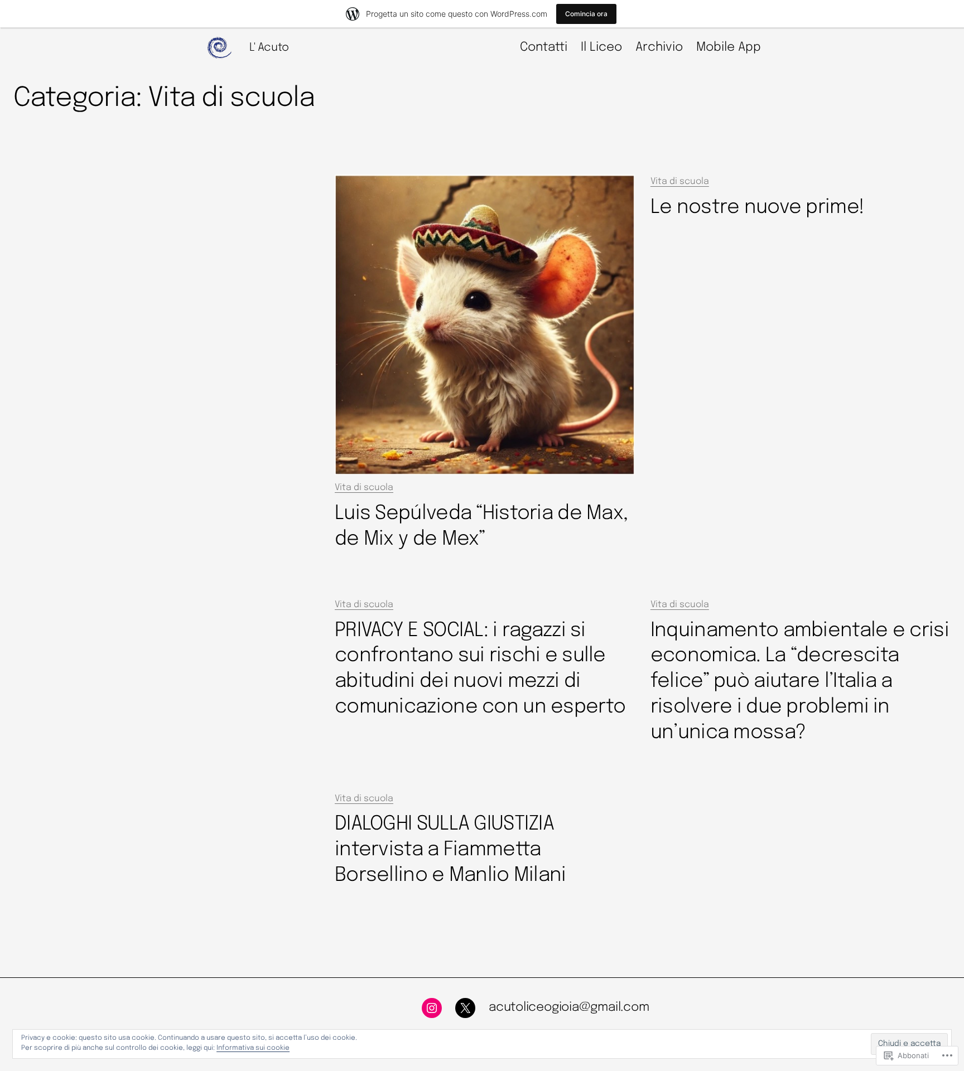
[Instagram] (432, 1008)
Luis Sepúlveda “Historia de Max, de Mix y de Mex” (481, 526)
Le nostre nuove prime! (757, 207)
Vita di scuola (364, 487)
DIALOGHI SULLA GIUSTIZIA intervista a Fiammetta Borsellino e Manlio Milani (450, 849)
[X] (465, 1008)
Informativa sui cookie (253, 1048)
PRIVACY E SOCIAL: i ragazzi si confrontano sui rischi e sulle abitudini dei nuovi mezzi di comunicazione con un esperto (480, 669)
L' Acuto (269, 48)
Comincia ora (586, 13)
